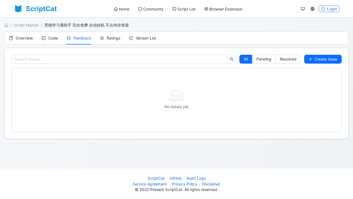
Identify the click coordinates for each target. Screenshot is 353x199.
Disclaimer (211, 184)
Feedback (82, 38)
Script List (186, 9)
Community (153, 9)
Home (124, 9)
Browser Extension (225, 9)
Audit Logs (196, 178)
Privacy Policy (184, 184)
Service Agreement (150, 184)
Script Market (26, 25)
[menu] (178, 9)
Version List (146, 38)
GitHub (175, 178)
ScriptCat (156, 178)
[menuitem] (121, 9)
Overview (24, 38)
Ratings (113, 38)
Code (53, 38)
